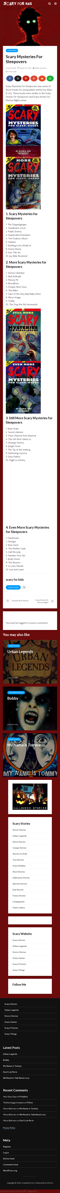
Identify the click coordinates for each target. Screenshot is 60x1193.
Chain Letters (19, 907)
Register (7, 1146)
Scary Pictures (19, 964)
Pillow (30, 1102)
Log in (6, 1152)
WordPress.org (10, 1170)
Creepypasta (18, 901)
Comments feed (10, 1164)
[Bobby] (30, 708)
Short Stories (19, 871)
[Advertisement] (30, 494)
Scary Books (11, 50)
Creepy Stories (20, 848)
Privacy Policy (9, 1128)
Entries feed (8, 1158)
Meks (33, 1183)
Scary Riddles (19, 865)
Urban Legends (20, 836)
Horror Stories (19, 830)
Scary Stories (14, 646)
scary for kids (11, 68)
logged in (23, 623)
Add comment (40, 68)
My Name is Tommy (12, 1066)
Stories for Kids (20, 853)
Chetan (18, 1191)
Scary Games (19, 958)
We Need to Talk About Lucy (16, 1078)
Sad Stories (18, 889)
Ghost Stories (19, 842)
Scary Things (19, 970)
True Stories (18, 859)
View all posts (13, 587)
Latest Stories (14, 739)
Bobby (6, 1060)
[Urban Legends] (30, 661)
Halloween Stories (16, 693)
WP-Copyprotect (30, 1191)
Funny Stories (19, 895)
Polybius (24, 1096)
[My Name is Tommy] (30, 754)
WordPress (49, 1183)
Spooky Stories (20, 883)
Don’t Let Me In (10, 1072)
